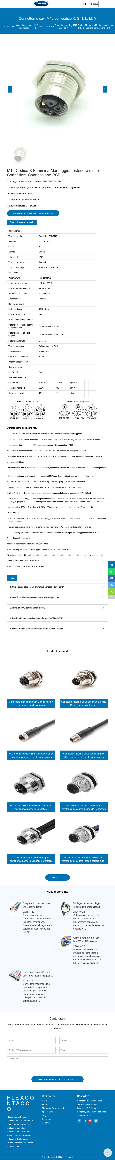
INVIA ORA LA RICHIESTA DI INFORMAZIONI (33, 213)
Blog (44, 1115)
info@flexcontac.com (92, 1101)
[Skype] (111, 564)
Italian (95, 4)
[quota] (111, 591)
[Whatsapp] (111, 571)
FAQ (12, 577)
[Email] (111, 578)
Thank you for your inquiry (53, 1108)
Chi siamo (46, 1119)
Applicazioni (47, 1112)
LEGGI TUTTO (57, 877)
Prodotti (10, 26)
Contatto (46, 1123)
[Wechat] (111, 585)
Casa (2, 26)
